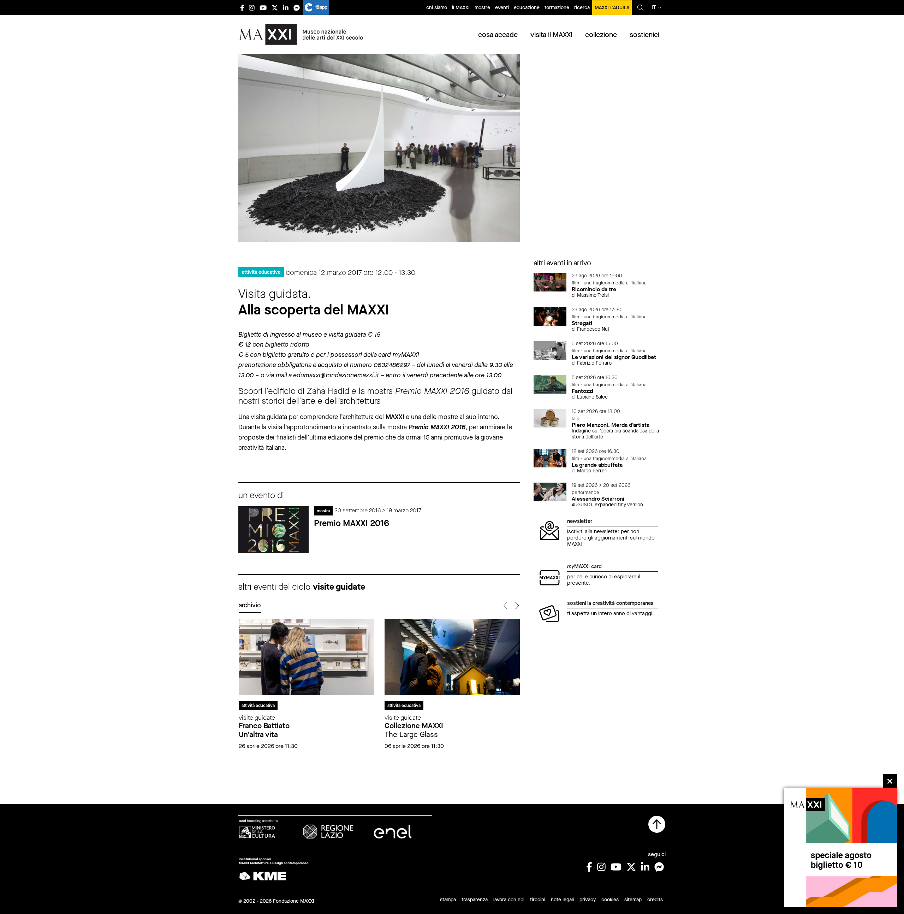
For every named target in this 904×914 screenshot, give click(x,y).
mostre (482, 7)
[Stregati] (550, 315)
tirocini (537, 899)
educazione (527, 7)
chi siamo (436, 7)
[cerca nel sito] (640, 7)
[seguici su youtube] (263, 7)
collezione (601, 35)
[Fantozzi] (550, 384)
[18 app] (316, 7)
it (654, 7)
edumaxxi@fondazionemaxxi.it (336, 375)
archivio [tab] (250, 605)
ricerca (582, 7)
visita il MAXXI (551, 35)
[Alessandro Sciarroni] (550, 491)
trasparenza (475, 899)
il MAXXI (461, 7)
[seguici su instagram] (251, 7)
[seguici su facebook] (242, 7)
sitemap (633, 899)
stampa (448, 899)
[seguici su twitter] (275, 7)
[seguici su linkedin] (285, 7)
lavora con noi (508, 899)
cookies (610, 899)
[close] (890, 781)
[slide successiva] (517, 606)
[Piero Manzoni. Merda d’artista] (550, 417)
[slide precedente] (506, 606)
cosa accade (498, 35)
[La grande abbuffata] (550, 457)
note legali (562, 899)
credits (655, 899)
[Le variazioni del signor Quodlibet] (550, 350)
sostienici (644, 35)
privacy (587, 899)
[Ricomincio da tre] (550, 281)
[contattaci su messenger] (297, 7)
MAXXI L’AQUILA (612, 7)
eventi (502, 7)
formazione (557, 7)
